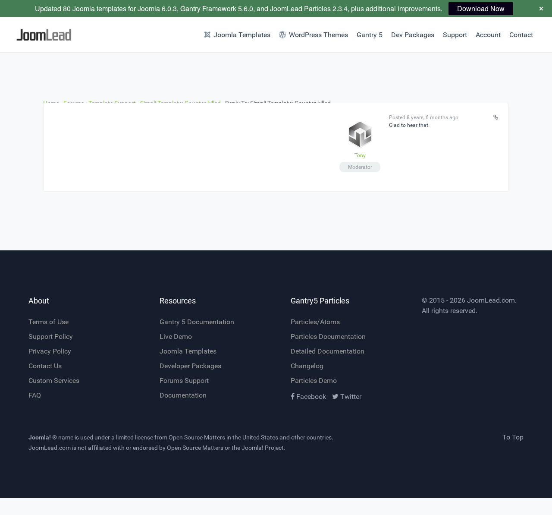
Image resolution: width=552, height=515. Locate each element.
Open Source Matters (197, 437)
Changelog (307, 366)
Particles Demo (314, 380)
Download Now (481, 8)
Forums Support (184, 380)
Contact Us (45, 366)
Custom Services (53, 380)
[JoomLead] (41, 34)
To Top (513, 437)
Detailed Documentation (327, 351)
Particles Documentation (328, 336)
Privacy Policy (49, 351)
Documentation (183, 395)
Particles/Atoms (315, 322)
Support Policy (50, 336)
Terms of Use (48, 322)
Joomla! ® (42, 437)
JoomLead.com (491, 300)
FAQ (34, 395)
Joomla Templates (188, 351)
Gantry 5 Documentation (197, 322)
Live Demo (176, 336)
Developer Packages (190, 366)
